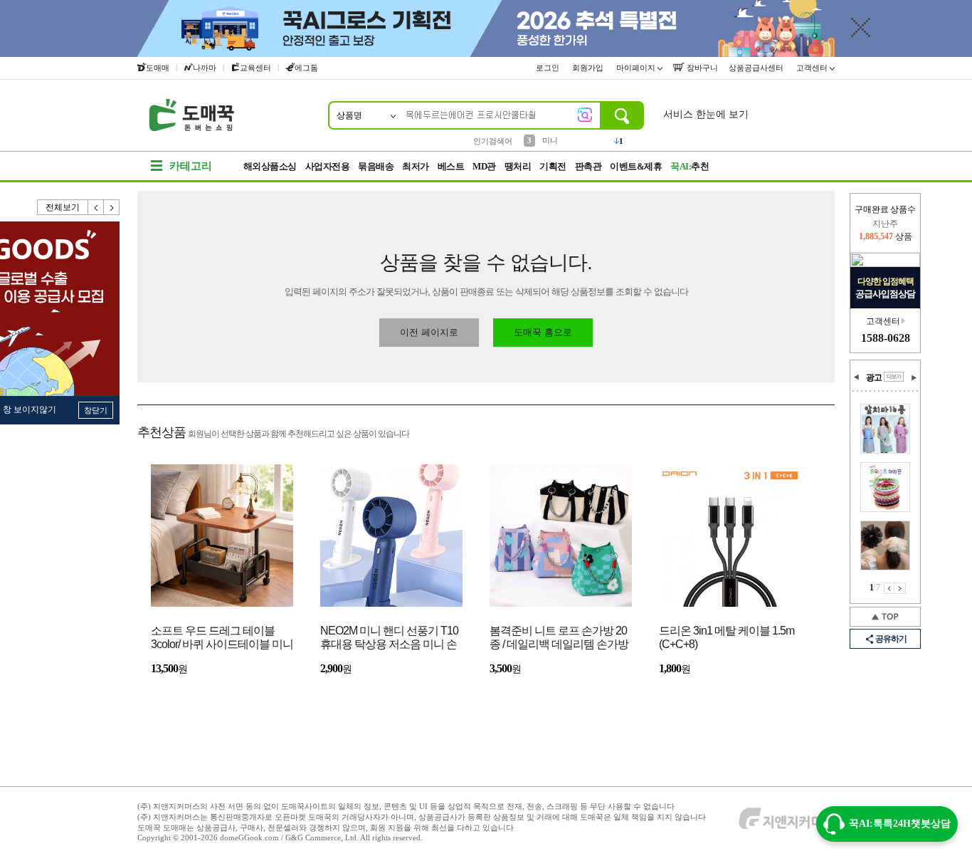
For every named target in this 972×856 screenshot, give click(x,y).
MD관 (484, 166)
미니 (550, 140)
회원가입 (589, 67)
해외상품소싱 (270, 166)
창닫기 (95, 410)
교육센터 (255, 67)
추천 (689, 166)
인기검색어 (492, 141)
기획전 (552, 166)
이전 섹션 (857, 377)
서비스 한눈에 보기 (706, 114)
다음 (112, 207)
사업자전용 (327, 166)
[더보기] (894, 377)
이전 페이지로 (429, 332)
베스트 (451, 166)
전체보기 (63, 207)
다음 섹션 (914, 377)
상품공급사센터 (757, 67)
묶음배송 (375, 166)
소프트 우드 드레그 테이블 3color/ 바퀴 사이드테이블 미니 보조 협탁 (222, 638)
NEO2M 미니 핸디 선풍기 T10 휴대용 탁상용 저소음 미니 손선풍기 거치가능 (389, 638)
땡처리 (518, 166)
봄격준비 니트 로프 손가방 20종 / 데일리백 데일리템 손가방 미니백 (559, 638)
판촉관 (588, 166)
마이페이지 (636, 67)
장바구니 (701, 67)
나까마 (204, 67)
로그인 (548, 67)
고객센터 (813, 67)
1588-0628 (885, 338)
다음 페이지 (900, 588)
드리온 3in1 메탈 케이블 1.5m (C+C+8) (726, 637)
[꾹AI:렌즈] (585, 114)
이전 (96, 207)
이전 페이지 (889, 588)
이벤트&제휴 (636, 166)
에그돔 (306, 67)
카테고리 (190, 166)
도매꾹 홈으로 (543, 332)
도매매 (157, 67)
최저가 (415, 166)
